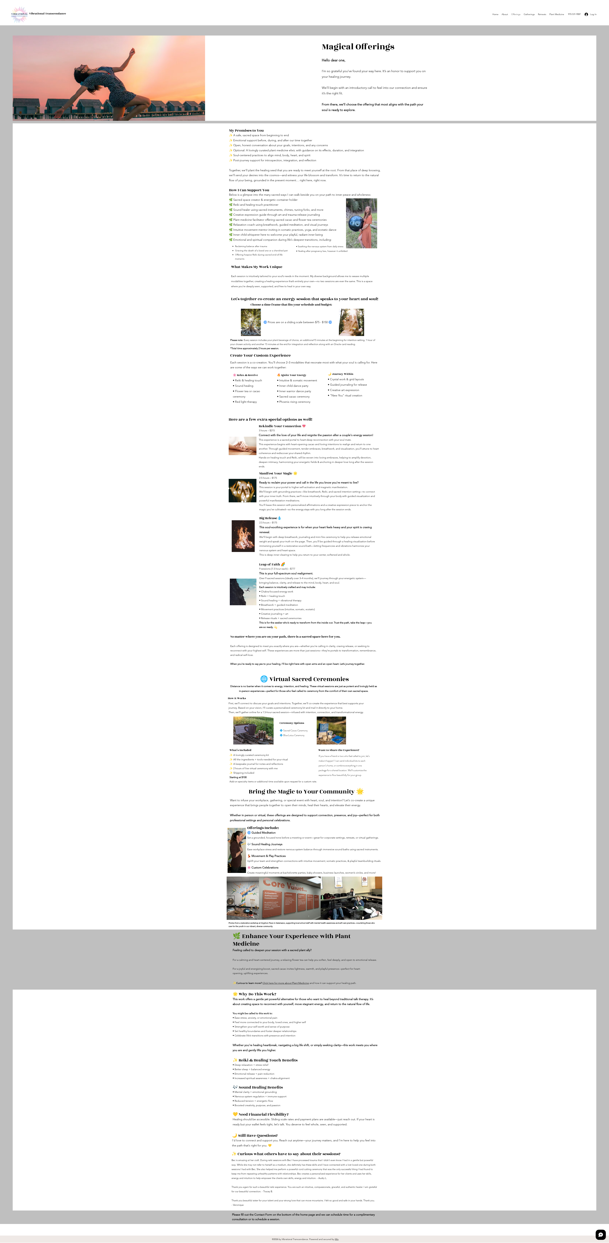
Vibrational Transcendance (47, 14)
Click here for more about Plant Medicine (285, 983)
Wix (337, 1239)
